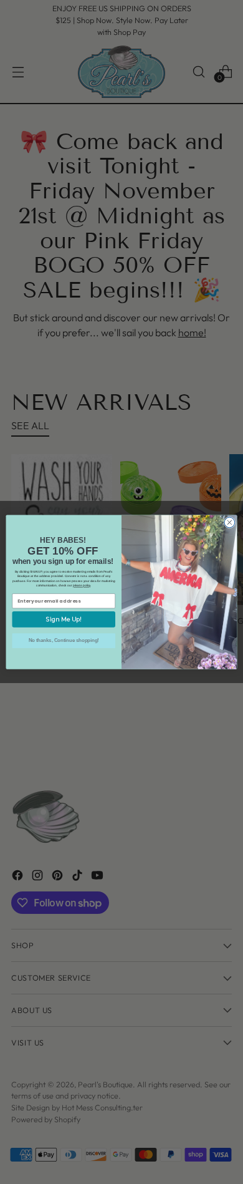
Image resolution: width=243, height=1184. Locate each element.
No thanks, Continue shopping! (64, 640)
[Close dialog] (229, 522)
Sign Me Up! (64, 619)
